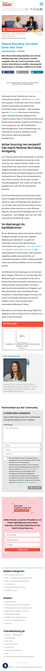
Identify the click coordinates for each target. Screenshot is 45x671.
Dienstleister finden (12, 614)
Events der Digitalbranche (15, 620)
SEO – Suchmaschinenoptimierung (18, 578)
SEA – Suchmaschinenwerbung (17, 581)
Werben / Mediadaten (13, 635)
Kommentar (8, 425)
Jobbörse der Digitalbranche (16, 617)
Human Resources (9, 36)
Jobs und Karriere (18, 34)
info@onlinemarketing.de (29, 469)
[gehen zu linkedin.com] (37, 10)
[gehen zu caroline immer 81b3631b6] (27, 363)
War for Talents (34, 99)
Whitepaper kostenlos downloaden (18, 608)
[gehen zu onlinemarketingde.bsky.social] (41, 10)
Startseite (5, 34)
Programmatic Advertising (15, 587)
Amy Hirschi (38, 33)
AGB (6, 653)
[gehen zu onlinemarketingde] (31, 9)
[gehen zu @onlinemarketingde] (34, 10)
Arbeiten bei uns (11, 644)
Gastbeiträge (10, 638)
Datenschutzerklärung (29, 482)
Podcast (8, 623)
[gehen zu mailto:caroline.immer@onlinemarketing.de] (27, 361)
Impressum (9, 647)
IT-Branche (13, 112)
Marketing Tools (11, 590)
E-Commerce (10, 584)
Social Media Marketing (14, 575)
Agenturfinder (10, 602)
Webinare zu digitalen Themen (17, 611)
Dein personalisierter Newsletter (17, 605)
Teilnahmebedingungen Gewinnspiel (19, 657)
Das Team (9, 641)
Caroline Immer (14, 356)
